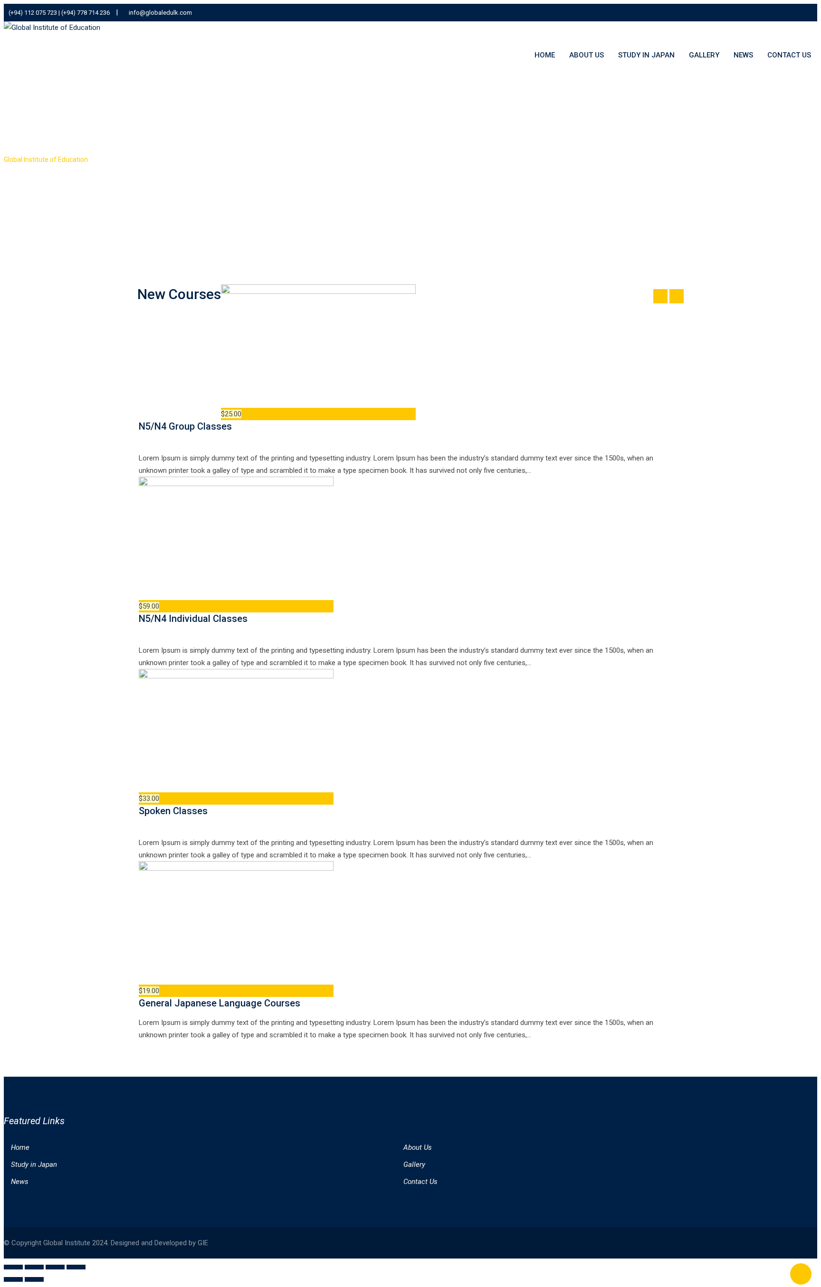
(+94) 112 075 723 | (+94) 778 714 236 (59, 12)
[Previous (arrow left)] (13, 1279)
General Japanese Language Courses (219, 1003)
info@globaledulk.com (160, 12)
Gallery (704, 55)
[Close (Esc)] (76, 1267)
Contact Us (789, 55)
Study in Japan (646, 55)
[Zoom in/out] (13, 1267)
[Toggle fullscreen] (34, 1267)
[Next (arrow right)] (34, 1279)
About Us (586, 55)
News (743, 55)
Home (545, 55)
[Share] (55, 1267)
